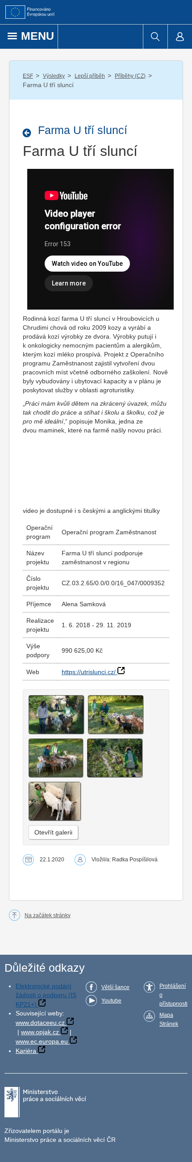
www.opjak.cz (40, 1032)
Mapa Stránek (168, 1019)
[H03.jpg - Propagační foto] (115, 714)
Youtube (111, 1001)
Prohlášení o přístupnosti (173, 995)
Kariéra (26, 1050)
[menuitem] (155, 37)
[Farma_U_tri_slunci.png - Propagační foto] (56, 714)
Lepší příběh (90, 76)
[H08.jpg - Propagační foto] (114, 757)
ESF (28, 76)
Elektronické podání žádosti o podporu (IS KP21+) (46, 995)
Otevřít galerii (53, 832)
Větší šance (115, 987)
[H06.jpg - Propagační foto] (56, 757)
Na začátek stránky (48, 915)
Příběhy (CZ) (130, 76)
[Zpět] (29, 132)
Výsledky (54, 76)
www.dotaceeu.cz (40, 1022)
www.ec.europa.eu (42, 1041)
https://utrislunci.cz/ (89, 671)
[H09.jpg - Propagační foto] (55, 801)
